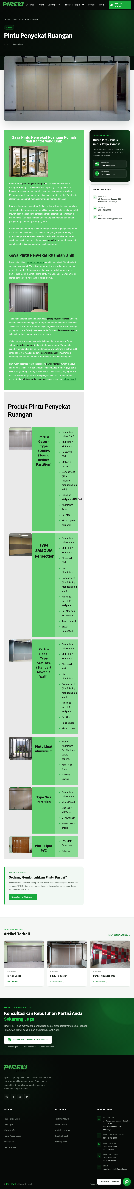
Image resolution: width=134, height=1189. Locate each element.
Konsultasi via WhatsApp (23, 897)
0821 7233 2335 (110, 1158)
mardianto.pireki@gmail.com (115, 1169)
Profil (41, 4)
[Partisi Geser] (24, 954)
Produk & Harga (72, 4)
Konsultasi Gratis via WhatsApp (30, 1040)
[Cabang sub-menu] (59, 4)
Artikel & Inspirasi (62, 1130)
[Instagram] (6, 1096)
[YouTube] (20, 1096)
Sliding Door (9, 1142)
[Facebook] (13, 1096)
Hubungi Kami (61, 1142)
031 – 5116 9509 (110, 1138)
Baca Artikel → (14, 982)
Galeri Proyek (61, 1124)
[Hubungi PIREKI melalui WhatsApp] (127, 1182)
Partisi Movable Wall (104, 976)
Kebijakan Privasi (96, 1184)
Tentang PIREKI (62, 1119)
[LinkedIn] (27, 1096)
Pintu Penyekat (58, 976)
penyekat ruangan (35, 262)
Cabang (51, 4)
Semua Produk (10, 1147)
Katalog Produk (61, 1136)
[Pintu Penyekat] (67, 954)
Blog (101, 4)
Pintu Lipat (8, 1124)
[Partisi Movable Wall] (110, 954)
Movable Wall (9, 1130)
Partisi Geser (14, 976)
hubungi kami (69, 379)
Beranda (30, 4)
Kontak (91, 4)
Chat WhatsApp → (110, 1149)
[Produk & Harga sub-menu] (83, 4)
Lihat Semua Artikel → (119, 935)
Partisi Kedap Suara (12, 1136)
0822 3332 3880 (110, 1146)
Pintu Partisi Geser (12, 1119)
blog (10, 27)
